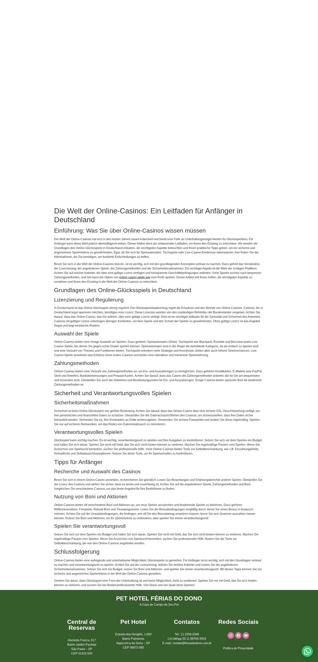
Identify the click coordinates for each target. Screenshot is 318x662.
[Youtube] (246, 635)
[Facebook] (238, 635)
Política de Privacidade (238, 648)
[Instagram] (230, 635)
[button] (307, 651)
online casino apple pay (134, 277)
